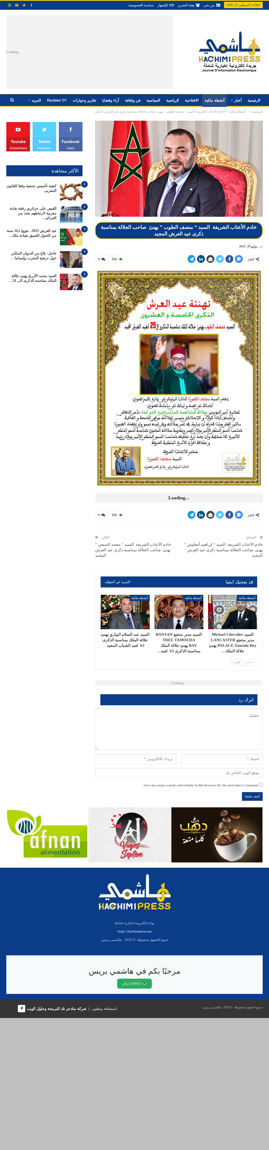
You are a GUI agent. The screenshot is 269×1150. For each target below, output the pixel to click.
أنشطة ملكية (215, 100)
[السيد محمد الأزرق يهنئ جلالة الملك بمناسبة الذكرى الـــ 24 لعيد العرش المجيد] (71, 282)
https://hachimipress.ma (135, 931)
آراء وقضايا (110, 100)
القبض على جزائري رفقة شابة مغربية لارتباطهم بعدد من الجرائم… (33, 213)
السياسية (153, 100)
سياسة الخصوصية (141, 5)
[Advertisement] (104, 52)
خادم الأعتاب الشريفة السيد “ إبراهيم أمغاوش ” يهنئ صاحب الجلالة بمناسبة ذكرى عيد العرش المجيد (223, 550)
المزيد (36, 100)
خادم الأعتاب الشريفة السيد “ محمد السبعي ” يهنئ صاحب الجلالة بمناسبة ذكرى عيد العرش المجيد (133, 550)
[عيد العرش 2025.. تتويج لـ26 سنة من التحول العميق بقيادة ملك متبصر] (71, 237)
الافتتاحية (192, 100)
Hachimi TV (57, 100)
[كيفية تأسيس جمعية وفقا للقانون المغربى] (71, 192)
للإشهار (163, 5)
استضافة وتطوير (104, 1008)
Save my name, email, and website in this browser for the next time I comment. (200, 785)
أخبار (238, 100)
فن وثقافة (133, 100)
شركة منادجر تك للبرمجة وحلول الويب (56, 1008)
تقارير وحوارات (84, 100)
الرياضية (172, 100)
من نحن (209, 5)
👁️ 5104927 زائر (134, 983)
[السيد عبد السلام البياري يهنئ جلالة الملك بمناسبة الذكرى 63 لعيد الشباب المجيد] (125, 612)
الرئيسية (254, 100)
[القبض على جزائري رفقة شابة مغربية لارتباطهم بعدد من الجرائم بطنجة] (71, 214)
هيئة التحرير (186, 5)
